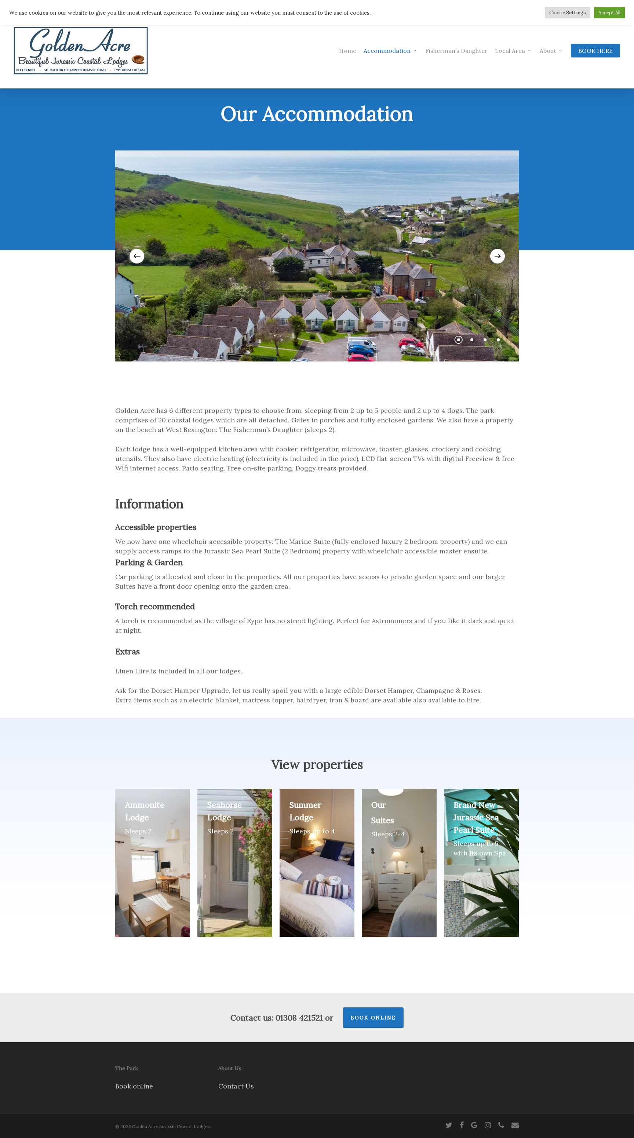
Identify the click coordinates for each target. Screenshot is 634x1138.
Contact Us (236, 1086)
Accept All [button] (609, 13)
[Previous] (137, 256)
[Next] (497, 256)
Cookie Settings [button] (567, 13)
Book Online (373, 1017)
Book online (134, 1086)
